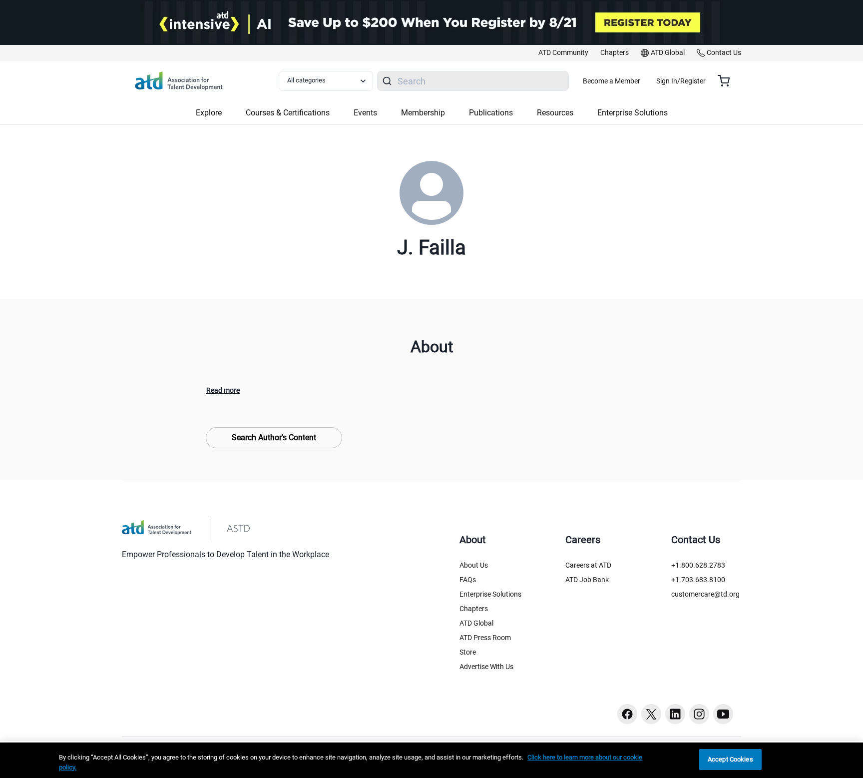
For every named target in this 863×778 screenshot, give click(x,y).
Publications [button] (491, 112)
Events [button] (365, 112)
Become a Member (611, 81)
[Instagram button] (699, 714)
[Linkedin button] (675, 714)
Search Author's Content (274, 437)
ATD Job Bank (587, 580)
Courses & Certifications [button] (288, 112)
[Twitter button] (651, 714)
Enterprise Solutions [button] (632, 112)
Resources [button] (555, 112)
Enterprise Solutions (490, 594)
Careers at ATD (588, 565)
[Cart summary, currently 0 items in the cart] (727, 81)
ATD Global (476, 623)
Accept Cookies (730, 759)
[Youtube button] (723, 714)
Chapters (473, 609)
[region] (431, 760)
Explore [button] (209, 112)
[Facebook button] (627, 714)
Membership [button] (423, 112)
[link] (563, 53)
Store (467, 652)
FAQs (467, 580)
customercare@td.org (705, 594)
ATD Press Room (485, 638)
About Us (473, 565)
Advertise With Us (486, 667)
